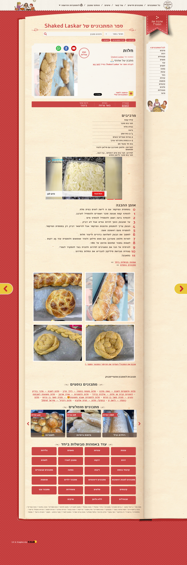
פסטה (163, 69)
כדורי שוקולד (98, 507)
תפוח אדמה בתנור (119, 509)
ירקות (97, 460)
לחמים (162, 65)
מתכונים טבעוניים (44, 469)
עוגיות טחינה (61, 509)
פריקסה (80, 509)
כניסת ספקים (117, 507)
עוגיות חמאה (50, 509)
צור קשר (119, 5)
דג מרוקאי (120, 512)
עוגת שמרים (32, 507)
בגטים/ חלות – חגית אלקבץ (90, 400)
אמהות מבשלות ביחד (125, 262)
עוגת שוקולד (87, 507)
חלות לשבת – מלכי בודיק (45, 391)
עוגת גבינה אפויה (79, 512)
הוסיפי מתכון (93, 5)
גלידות (44, 450)
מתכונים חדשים (135, 5)
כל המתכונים (154, 5)
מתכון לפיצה (64, 507)
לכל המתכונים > (117, 40)
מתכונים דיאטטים (97, 479)
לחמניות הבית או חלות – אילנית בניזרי (112, 394)
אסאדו (30, 512)
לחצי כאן (96, 64)
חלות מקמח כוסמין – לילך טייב (79, 391)
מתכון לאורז (70, 460)
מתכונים (107, 507)
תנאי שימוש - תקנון (53, 512)
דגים (163, 53)
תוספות (162, 81)
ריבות (97, 469)
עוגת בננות (72, 509)
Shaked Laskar (117, 56)
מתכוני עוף (44, 489)
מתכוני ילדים (70, 479)
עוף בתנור (111, 512)
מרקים (162, 50)
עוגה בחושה (43, 507)
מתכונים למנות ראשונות (123, 479)
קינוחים (162, 84)
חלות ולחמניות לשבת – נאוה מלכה (117, 391)
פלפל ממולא (91, 512)
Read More (98, 194)
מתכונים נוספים (128, 265)
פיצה (163, 93)
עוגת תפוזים (53, 507)
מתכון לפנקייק (75, 507)
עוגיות (162, 78)
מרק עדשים (102, 512)
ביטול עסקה (128, 507)
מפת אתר (138, 507)
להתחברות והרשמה (70, 5)
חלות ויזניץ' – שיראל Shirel (56, 400)
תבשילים (161, 56)
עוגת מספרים (99, 509)
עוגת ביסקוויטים (134, 509)
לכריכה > (130, 40)
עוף (163, 62)
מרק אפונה (88, 509)
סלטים (162, 87)
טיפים (107, 5)
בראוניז (128, 512)
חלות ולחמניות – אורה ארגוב (73, 394)
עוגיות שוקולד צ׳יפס (36, 509)
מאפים (162, 59)
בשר (163, 75)
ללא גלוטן (97, 499)
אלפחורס (136, 512)
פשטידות (161, 90)
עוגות (163, 72)
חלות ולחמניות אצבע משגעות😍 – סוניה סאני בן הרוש (71, 397)
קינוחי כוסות (123, 469)
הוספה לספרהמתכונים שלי (121, 93)
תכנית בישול (39, 512)
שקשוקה (108, 509)
